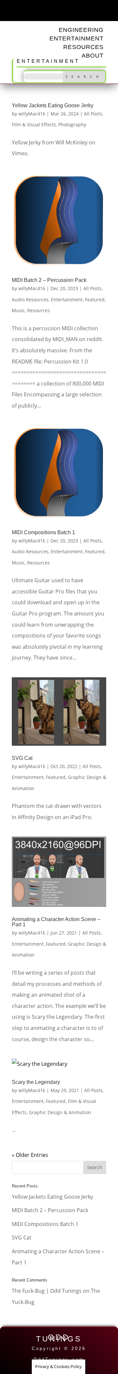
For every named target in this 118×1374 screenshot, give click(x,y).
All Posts (93, 114)
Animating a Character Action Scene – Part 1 (56, 921)
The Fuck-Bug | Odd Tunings (47, 1290)
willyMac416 (31, 114)
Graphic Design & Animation (60, 1112)
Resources (83, 47)
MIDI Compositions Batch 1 (43, 532)
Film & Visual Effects (34, 124)
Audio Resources (30, 299)
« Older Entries (30, 1155)
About (93, 55)
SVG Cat (22, 758)
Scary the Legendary (36, 1082)
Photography (72, 124)
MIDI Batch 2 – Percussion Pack (49, 280)
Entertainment (67, 299)
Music (18, 310)
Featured (95, 299)
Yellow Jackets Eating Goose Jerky (52, 105)
